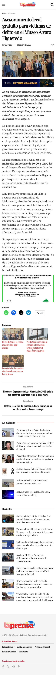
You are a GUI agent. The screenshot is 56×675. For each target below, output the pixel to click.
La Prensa (8, 44)
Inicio (4, 13)
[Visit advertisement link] (28, 83)
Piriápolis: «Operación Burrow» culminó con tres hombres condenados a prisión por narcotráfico (35, 459)
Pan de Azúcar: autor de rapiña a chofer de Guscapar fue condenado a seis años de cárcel (34, 446)
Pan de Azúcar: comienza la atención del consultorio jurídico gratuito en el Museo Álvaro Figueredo (37, 346)
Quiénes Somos (7, 646)
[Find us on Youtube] (13, 666)
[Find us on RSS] (19, 666)
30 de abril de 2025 (24, 44)
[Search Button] (52, 4)
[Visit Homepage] (27, 4)
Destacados (11, 13)
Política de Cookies (9, 651)
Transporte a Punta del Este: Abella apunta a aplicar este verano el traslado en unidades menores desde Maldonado (34, 597)
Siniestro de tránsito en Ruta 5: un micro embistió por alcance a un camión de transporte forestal (34, 571)
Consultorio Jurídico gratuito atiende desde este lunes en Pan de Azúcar (12, 371)
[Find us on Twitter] (8, 666)
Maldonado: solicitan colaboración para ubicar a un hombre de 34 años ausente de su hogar (34, 545)
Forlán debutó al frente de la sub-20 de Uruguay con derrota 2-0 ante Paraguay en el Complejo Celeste (34, 532)
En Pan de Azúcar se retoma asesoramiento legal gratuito (12, 344)
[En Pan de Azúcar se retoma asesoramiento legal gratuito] (13, 334)
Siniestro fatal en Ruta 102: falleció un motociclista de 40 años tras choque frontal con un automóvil (33, 519)
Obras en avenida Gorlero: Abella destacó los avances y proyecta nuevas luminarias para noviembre (34, 584)
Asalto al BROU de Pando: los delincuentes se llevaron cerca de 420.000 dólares (31, 558)
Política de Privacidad (42, 646)
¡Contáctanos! (23, 651)
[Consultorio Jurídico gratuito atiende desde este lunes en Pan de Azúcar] (13, 361)
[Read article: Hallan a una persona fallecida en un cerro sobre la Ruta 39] (8, 494)
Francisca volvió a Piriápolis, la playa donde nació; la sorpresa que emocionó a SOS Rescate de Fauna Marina (34, 433)
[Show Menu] (3, 4)
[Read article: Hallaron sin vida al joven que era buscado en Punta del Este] (8, 483)
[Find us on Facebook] (3, 666)
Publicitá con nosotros (24, 646)
